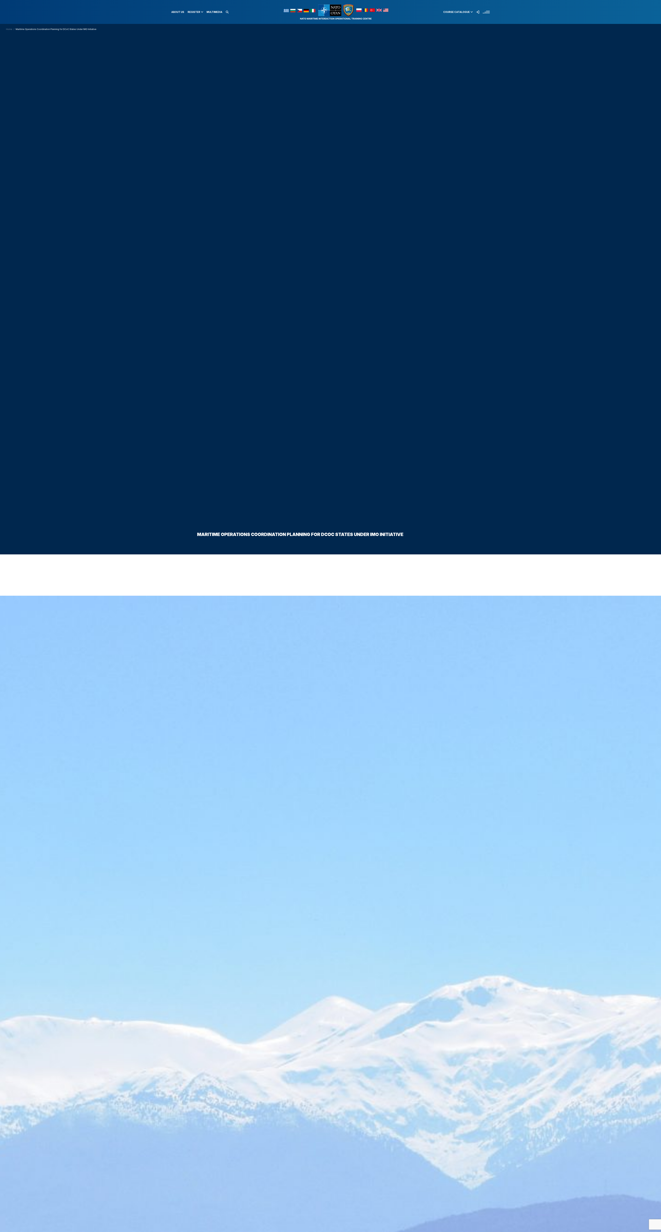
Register (194, 12)
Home (9, 29)
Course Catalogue (456, 12)
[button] (227, 12)
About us (177, 12)
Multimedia (214, 12)
